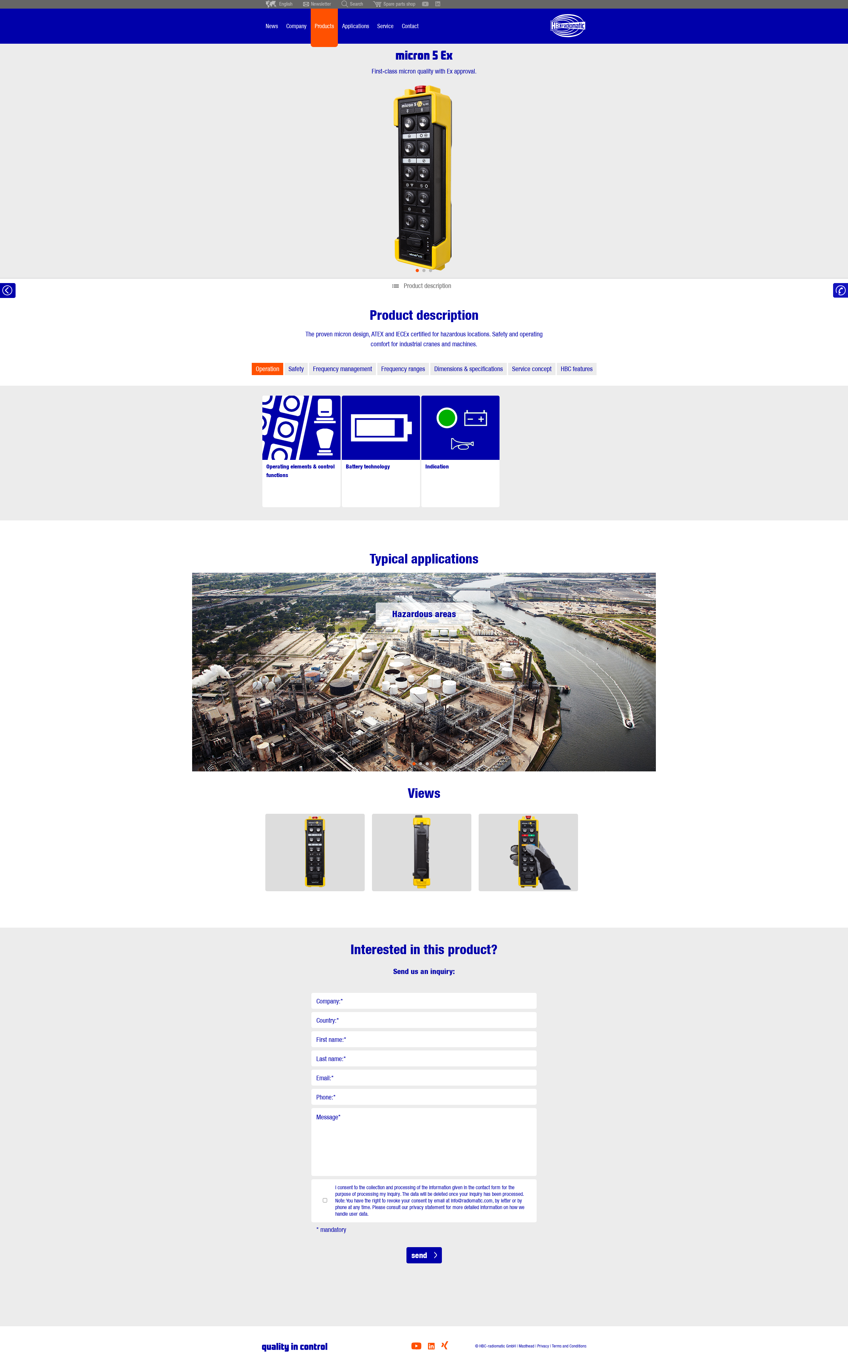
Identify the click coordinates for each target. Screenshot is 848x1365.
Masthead (526, 1345)
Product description (427, 286)
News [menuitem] (272, 26)
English (285, 4)
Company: (329, 1001)
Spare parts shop (399, 4)
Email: (325, 1078)
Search (356, 4)
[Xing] (444, 1347)
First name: (331, 1040)
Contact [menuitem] (410, 26)
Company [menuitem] (296, 26)
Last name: (331, 1059)
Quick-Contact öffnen (840, 290)
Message (328, 1117)
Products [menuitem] (324, 26)
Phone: (326, 1097)
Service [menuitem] (385, 26)
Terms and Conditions (569, 1345)
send (419, 1255)
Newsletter (321, 4)
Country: (327, 1020)
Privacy (543, 1345)
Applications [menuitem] (355, 26)
